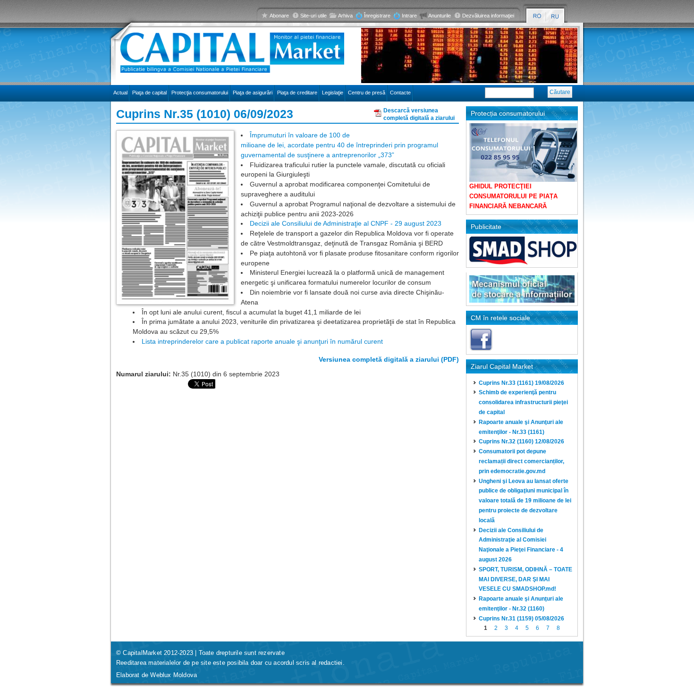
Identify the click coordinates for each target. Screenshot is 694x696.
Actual (120, 92)
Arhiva (345, 15)
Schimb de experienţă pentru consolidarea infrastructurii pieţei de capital (523, 402)
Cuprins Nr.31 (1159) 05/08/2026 (521, 618)
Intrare (409, 15)
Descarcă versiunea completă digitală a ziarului (419, 113)
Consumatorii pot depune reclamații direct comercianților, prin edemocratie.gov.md (521, 461)
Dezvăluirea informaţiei (488, 15)
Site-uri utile (313, 15)
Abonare (279, 15)
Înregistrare (377, 15)
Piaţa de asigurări (252, 92)
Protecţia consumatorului (199, 92)
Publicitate (486, 226)
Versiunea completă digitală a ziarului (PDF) (389, 359)
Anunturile (439, 15)
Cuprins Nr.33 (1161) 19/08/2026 (521, 383)
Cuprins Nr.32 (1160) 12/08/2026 (521, 441)
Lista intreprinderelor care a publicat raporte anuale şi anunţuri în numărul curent (262, 341)
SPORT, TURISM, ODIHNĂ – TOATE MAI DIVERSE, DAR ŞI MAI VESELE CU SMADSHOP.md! (525, 579)
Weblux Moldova (173, 675)
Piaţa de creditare (297, 92)
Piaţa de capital (149, 92)
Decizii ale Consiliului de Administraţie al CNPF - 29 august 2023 (345, 223)
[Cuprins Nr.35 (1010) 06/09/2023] (175, 217)
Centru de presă (366, 92)
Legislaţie (332, 92)
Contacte (400, 92)
